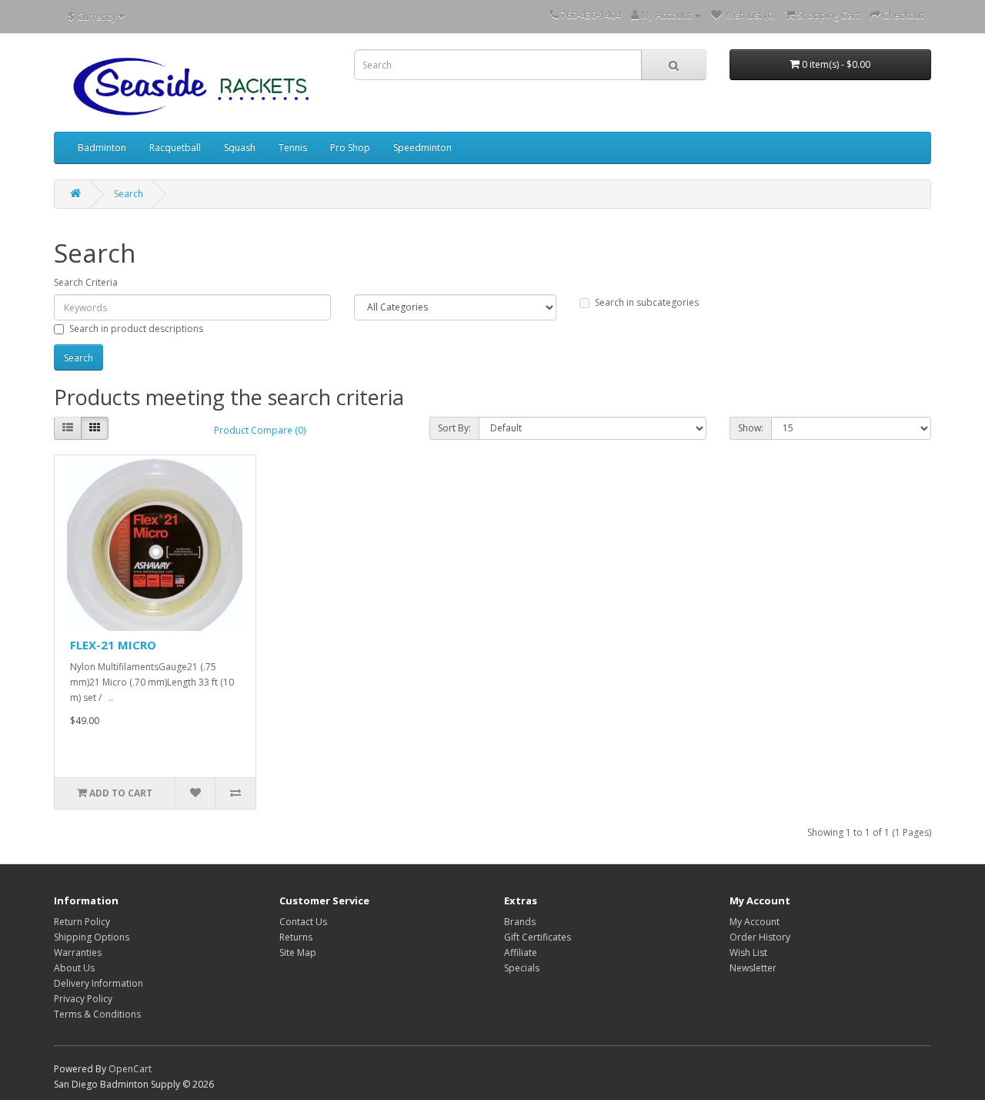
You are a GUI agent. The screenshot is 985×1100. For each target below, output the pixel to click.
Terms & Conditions (97, 1014)
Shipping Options (91, 937)
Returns (295, 937)
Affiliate (520, 952)
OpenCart (130, 1068)
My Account (755, 921)
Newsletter (753, 967)
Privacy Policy (83, 998)
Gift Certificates (537, 937)
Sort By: (454, 427)
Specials (521, 967)
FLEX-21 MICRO (113, 644)
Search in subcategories (647, 302)
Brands (520, 921)
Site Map (297, 952)
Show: (750, 427)
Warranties (78, 952)
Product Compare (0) (260, 430)
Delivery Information (98, 983)
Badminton (102, 147)
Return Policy (82, 921)
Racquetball (175, 147)
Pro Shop (350, 147)
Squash (239, 147)
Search (128, 193)
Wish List (748, 952)
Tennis (293, 147)
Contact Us (303, 921)
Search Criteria (86, 282)
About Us (74, 967)
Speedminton (422, 147)
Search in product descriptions (136, 328)
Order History (760, 937)
